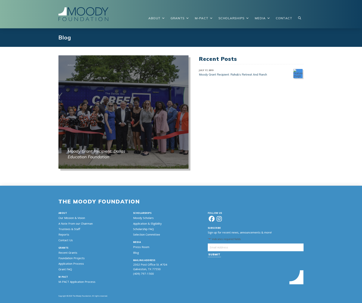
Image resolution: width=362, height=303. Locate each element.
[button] (300, 18)
